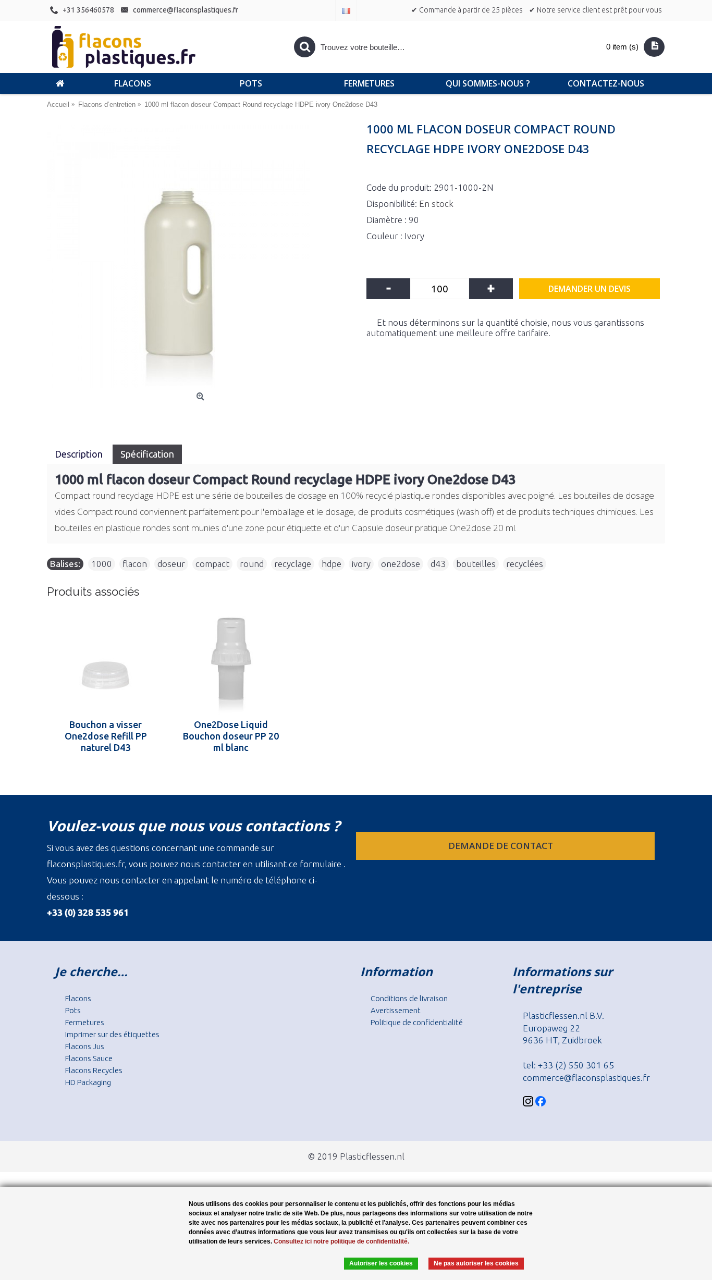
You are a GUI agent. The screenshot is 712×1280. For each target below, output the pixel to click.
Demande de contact (501, 846)
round (252, 564)
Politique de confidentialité (417, 1022)
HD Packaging (88, 1082)
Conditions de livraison (409, 998)
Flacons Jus (84, 1046)
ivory (361, 564)
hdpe (331, 564)
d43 (438, 564)
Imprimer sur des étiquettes (112, 1034)
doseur (171, 564)
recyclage (292, 564)
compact (212, 564)
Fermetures (84, 1022)
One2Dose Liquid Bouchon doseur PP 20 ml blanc (231, 736)
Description (80, 454)
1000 (101, 564)
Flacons (78, 998)
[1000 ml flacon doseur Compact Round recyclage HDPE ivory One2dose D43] (201, 256)
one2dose (400, 564)
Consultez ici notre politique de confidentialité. (341, 1241)
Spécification (147, 454)
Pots (73, 1010)
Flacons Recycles (93, 1070)
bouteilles (476, 564)
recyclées (524, 564)
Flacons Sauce (89, 1058)
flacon (134, 564)
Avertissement (396, 1010)
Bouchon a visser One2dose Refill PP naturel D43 (106, 736)
